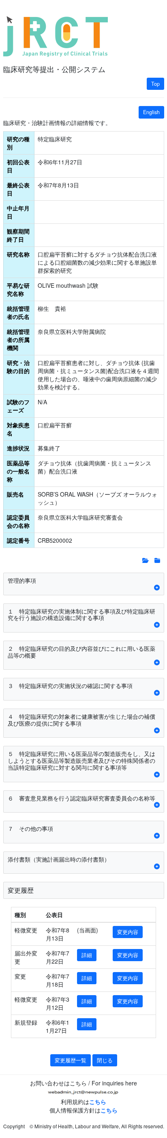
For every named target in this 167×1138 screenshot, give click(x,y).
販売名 (15, 494)
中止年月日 (18, 212)
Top (155, 83)
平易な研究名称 (18, 289)
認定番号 (18, 540)
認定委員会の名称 (18, 521)
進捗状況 (18, 448)
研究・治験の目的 (18, 367)
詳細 (86, 955)
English (151, 112)
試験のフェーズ (18, 406)
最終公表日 (18, 189)
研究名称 (18, 254)
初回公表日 (18, 166)
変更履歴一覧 (70, 1060)
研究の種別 (18, 143)
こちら (97, 1102)
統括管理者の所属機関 (18, 339)
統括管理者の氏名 (18, 312)
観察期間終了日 (18, 235)
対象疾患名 (18, 429)
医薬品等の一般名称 (18, 471)
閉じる (105, 1060)
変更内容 (127, 932)
